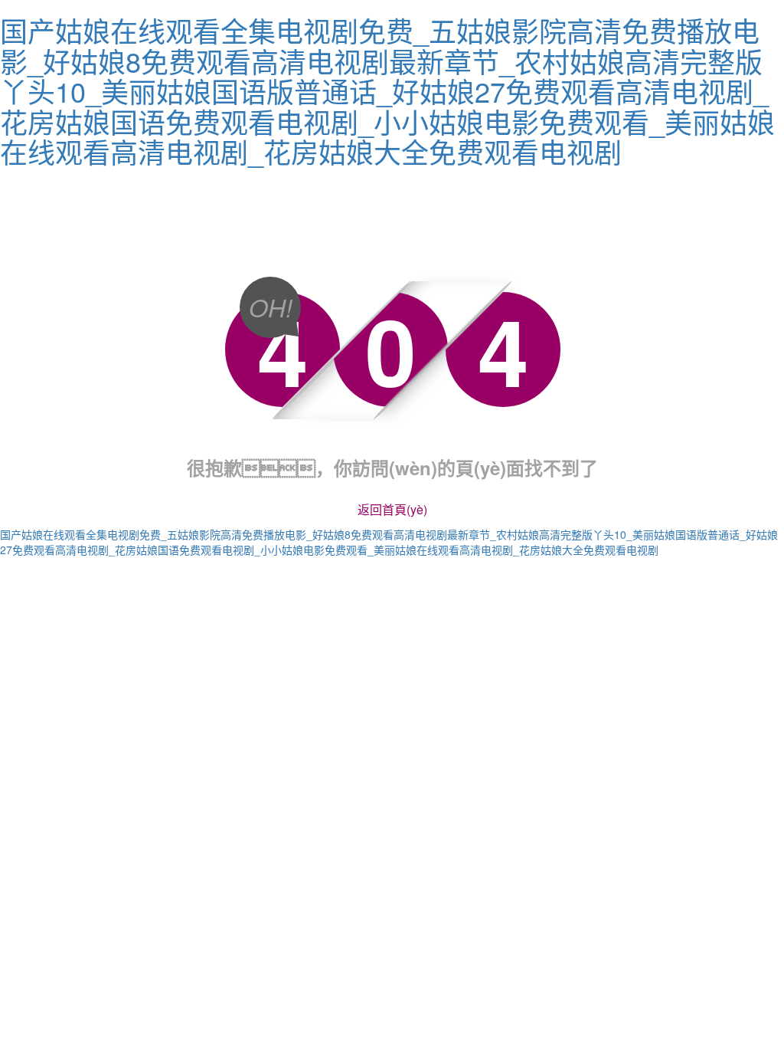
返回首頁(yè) (392, 509)
